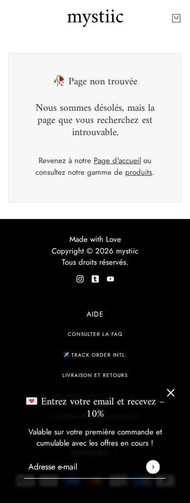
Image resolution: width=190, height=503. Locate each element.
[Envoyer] (153, 467)
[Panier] (176, 18)
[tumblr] (95, 278)
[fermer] (171, 393)
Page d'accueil (117, 160)
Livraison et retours (95, 375)
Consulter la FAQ (95, 334)
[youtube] (110, 278)
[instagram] (80, 278)
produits (138, 172)
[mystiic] (95, 18)
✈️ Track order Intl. (95, 355)
